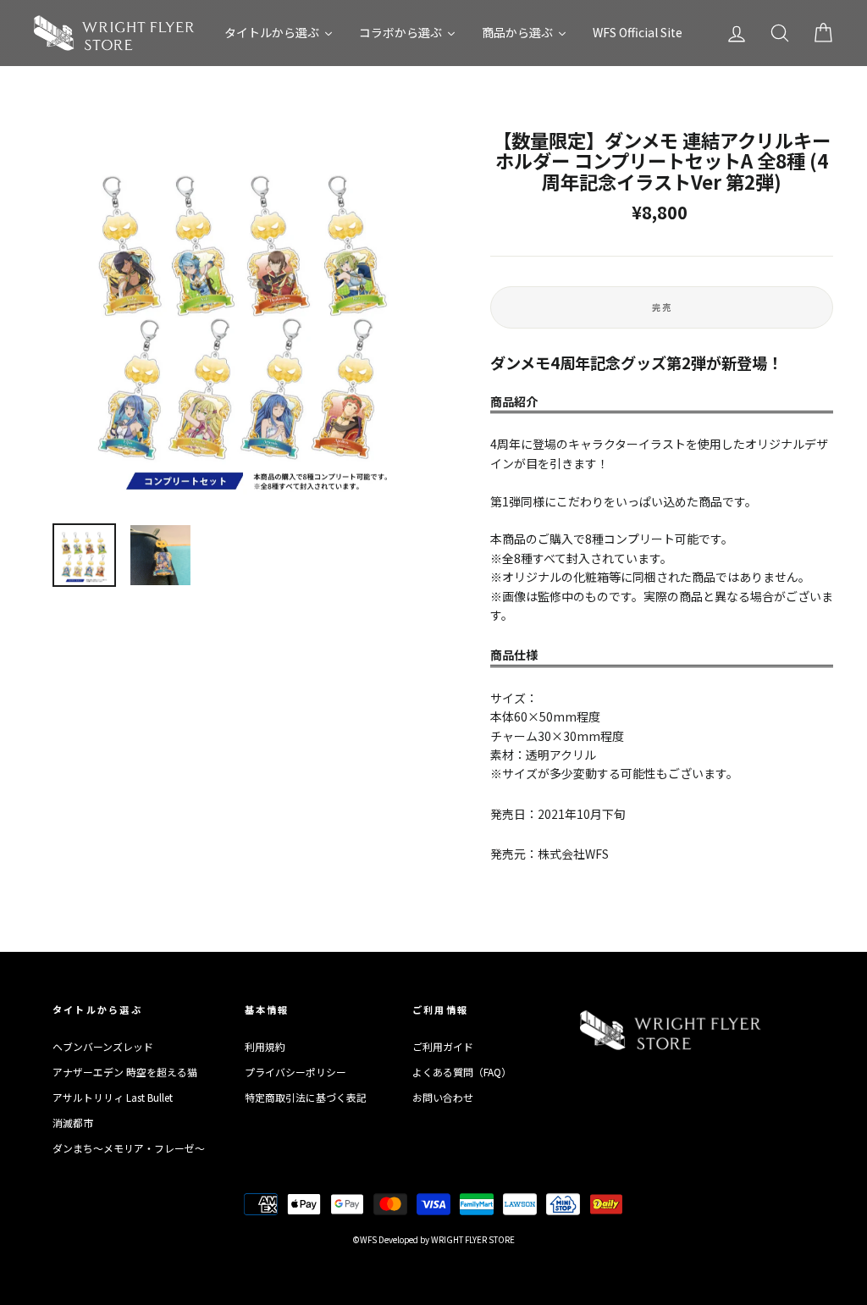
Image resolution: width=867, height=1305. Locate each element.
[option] (243, 320)
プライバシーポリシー (295, 1071)
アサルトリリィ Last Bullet (112, 1097)
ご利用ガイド (442, 1046)
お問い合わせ (442, 1097)
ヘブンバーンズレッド (102, 1046)
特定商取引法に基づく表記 (306, 1097)
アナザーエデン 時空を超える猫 (124, 1071)
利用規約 (265, 1046)
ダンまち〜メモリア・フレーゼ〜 (128, 1148)
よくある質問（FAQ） (461, 1071)
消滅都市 (72, 1122)
